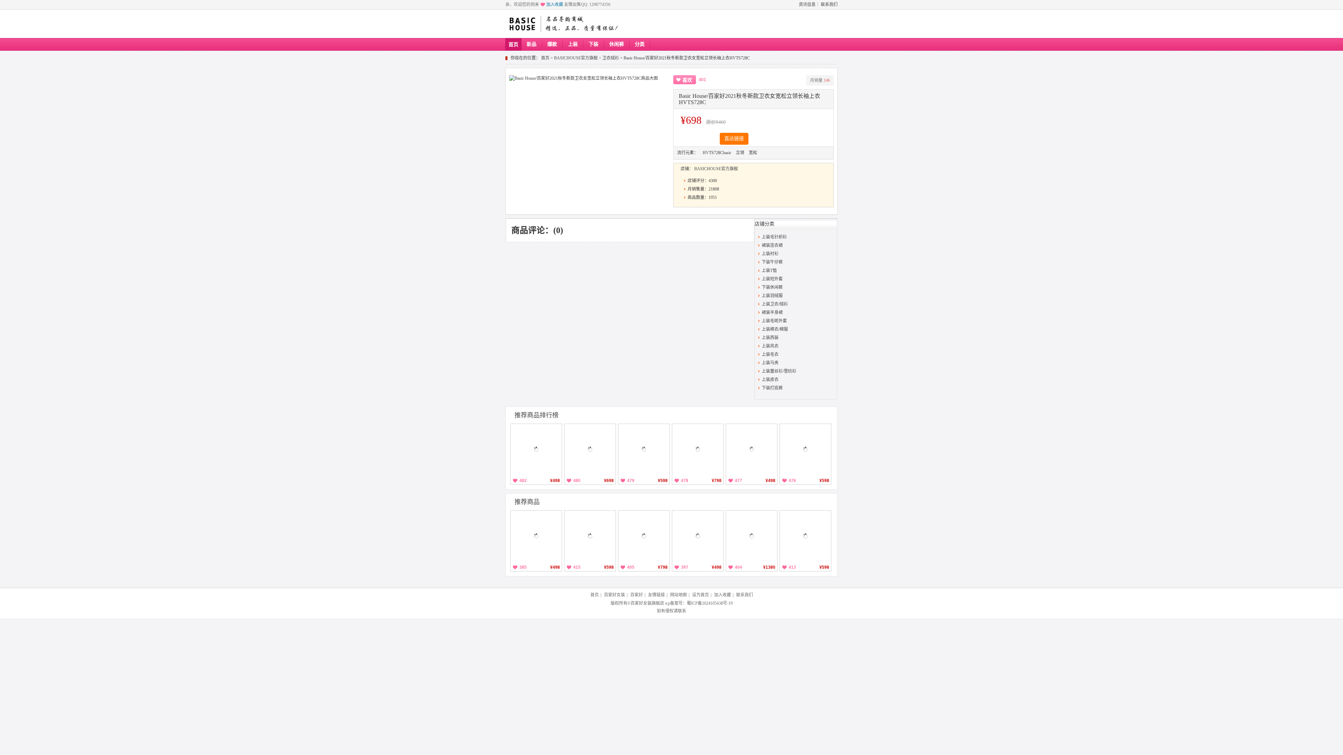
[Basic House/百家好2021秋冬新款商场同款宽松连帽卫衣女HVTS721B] (643, 536)
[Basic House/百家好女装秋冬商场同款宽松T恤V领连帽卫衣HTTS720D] (697, 449)
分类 (640, 44)
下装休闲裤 (772, 287)
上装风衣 (770, 346)
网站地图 (678, 594)
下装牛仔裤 (772, 262)
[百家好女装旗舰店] (522, 24)
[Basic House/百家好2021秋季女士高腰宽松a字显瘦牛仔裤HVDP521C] (643, 449)
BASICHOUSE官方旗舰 (576, 58)
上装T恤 (769, 270)
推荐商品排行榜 (536, 415)
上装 (573, 44)
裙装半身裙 (772, 312)
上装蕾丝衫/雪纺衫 (779, 371)
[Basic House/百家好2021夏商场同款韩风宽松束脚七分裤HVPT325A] (536, 449)
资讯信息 (807, 4)
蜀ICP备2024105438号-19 (710, 603)
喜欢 (687, 80)
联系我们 (829, 4)
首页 (513, 44)
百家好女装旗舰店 (647, 603)
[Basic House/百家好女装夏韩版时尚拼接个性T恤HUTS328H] (751, 449)
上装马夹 (770, 362)
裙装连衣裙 (772, 245)
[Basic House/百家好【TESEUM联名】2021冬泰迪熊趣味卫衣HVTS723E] (805, 536)
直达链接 (734, 138)
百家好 (636, 594)
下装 (593, 44)
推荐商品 (527, 501)
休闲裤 (616, 44)
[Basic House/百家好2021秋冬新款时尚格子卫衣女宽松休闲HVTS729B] (590, 536)
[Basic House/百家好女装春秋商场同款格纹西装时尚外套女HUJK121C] (751, 536)
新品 (532, 44)
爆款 (552, 44)
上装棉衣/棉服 (775, 329)
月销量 (820, 80)
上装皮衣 (770, 379)
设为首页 (700, 594)
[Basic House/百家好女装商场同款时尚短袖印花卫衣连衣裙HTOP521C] (805, 449)
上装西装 (770, 337)
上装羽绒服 (772, 295)
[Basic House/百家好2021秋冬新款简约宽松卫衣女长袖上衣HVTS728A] (697, 536)
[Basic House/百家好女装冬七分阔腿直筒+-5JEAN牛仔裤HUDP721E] (590, 449)
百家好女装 (614, 594)
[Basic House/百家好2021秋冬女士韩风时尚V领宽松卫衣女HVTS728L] (536, 536)
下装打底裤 (772, 388)
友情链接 (656, 594)
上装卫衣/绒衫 (775, 304)
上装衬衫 (770, 253)
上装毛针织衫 (774, 237)
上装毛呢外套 (774, 320)
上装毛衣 (770, 354)
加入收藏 (554, 4)
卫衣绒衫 (610, 58)
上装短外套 (772, 278)
